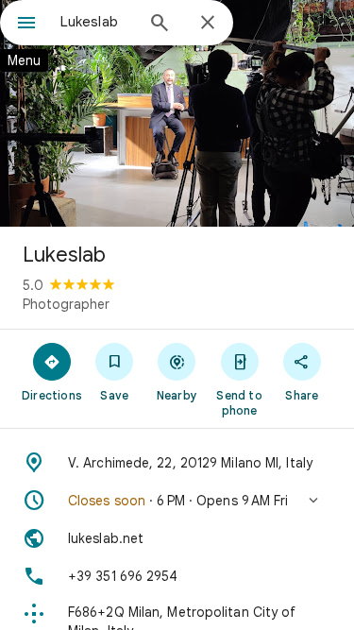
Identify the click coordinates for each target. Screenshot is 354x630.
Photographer (66, 304)
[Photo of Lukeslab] (177, 113)
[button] (177, 500)
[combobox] (96, 21)
